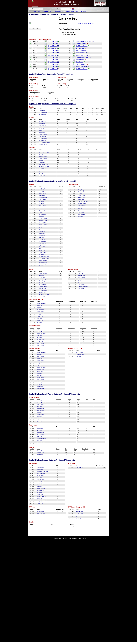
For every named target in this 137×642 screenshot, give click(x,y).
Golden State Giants (81, 55)
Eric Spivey (42, 233)
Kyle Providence (43, 156)
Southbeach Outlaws (81, 46)
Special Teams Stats (72, 11)
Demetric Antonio (43, 224)
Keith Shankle (42, 125)
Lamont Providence (43, 112)
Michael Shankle (43, 197)
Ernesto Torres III (41, 379)
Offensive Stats (47, 11)
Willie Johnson (42, 248)
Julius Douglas (42, 250)
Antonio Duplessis (43, 164)
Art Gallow (41, 201)
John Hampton (42, 222)
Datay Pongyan (43, 188)
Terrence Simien (43, 218)
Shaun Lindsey (42, 207)
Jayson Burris (42, 214)
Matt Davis (41, 189)
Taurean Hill (42, 247)
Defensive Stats (58, 11)
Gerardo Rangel (43, 264)
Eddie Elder (42, 216)
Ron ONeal (41, 265)
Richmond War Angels (82, 57)
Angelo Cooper (42, 245)
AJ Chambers (42, 114)
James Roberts (43, 229)
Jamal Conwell (42, 241)
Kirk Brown (41, 130)
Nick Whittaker (79, 467)
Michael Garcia (42, 212)
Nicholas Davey (43, 144)
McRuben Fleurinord (44, 166)
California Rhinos (81, 43)
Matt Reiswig (42, 235)
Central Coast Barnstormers (83, 41)
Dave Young (42, 173)
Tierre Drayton (42, 127)
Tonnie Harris (42, 227)
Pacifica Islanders (81, 50)
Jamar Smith (42, 132)
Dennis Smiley (42, 210)
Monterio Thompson (44, 220)
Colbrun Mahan (42, 199)
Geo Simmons (42, 226)
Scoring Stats (84, 11)
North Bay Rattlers (81, 53)
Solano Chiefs (80, 59)
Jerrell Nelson (42, 121)
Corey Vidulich (42, 205)
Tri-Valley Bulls (80, 48)
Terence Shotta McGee (44, 142)
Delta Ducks (79, 62)
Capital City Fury (52, 41)
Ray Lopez (41, 203)
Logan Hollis (42, 110)
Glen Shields (42, 239)
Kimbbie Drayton (43, 129)
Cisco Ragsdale (43, 134)
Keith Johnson (42, 136)
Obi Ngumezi (42, 162)
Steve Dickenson (43, 154)
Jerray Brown (42, 193)
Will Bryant (41, 160)
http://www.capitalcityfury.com (85, 23)
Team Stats (36, 11)
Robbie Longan (42, 151)
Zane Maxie (42, 195)
